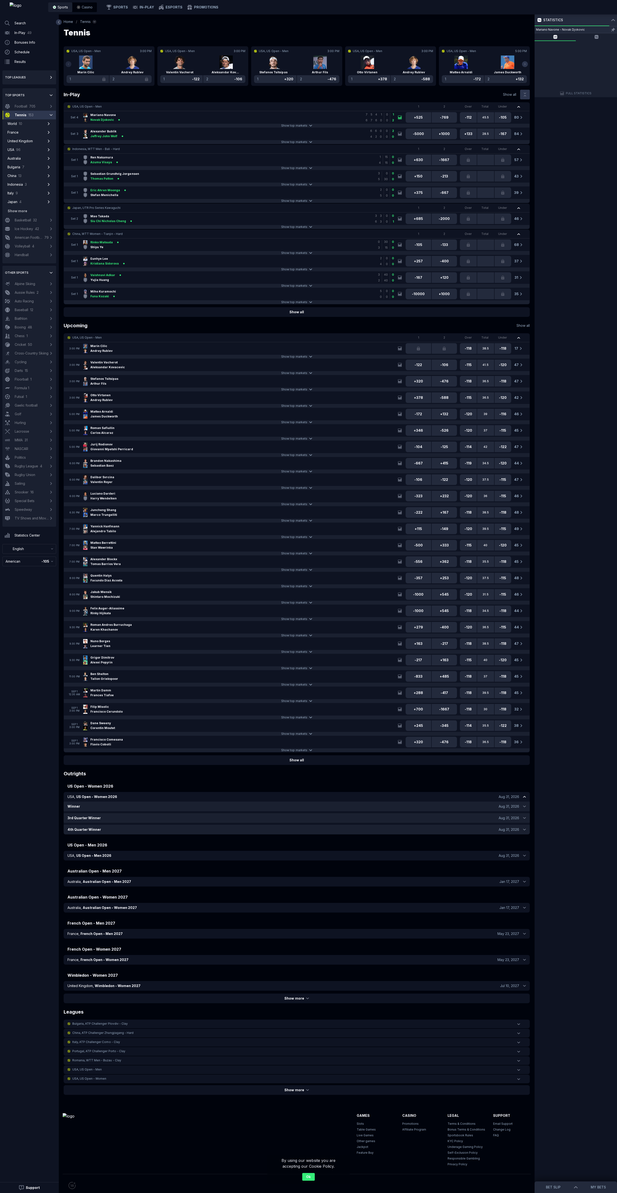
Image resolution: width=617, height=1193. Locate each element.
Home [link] (68, 22)
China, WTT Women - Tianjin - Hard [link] (97, 234)
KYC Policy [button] (455, 1141)
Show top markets (294, 125)
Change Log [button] (501, 1129)
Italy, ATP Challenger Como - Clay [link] (96, 1042)
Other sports (16, 272)
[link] (26, 7)
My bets (598, 1187)
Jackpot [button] (362, 1147)
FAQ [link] (496, 1135)
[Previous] (68, 64)
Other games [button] (366, 1141)
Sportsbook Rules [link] (460, 1135)
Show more (294, 998)
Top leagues (15, 77)
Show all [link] (509, 94)
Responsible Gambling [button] (464, 1158)
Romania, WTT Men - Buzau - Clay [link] (96, 1060)
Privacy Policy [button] (457, 1164)
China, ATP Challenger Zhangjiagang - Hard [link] (103, 1033)
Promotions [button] (410, 1123)
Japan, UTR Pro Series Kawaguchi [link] (96, 208)
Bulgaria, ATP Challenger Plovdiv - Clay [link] (100, 1023)
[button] (84, 7)
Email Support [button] (503, 1123)
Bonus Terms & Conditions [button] (466, 1129)
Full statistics (579, 93)
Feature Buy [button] (365, 1152)
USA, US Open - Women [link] (89, 1078)
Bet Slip (553, 1187)
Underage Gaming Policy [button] (465, 1147)
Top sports (15, 95)
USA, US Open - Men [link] (87, 106)
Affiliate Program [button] (414, 1129)
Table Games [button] (366, 1129)
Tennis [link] (85, 22)
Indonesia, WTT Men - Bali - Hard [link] (96, 149)
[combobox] (29, 549)
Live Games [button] (365, 1135)
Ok (308, 1177)
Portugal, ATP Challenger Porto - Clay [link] (98, 1051)
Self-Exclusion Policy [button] (463, 1152)
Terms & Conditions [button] (462, 1123)
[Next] (525, 64)
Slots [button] (360, 1123)
